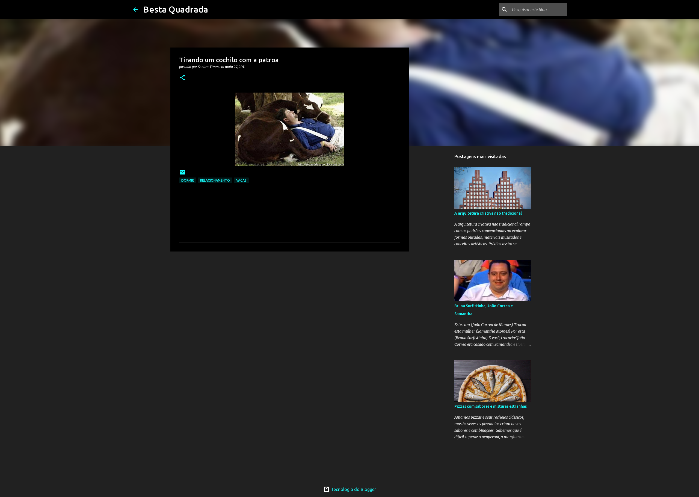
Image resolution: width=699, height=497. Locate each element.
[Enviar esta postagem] (182, 174)
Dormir (187, 180)
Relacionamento (215, 180)
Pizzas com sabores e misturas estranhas (490, 406)
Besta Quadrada (175, 9)
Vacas (241, 180)
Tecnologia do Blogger (353, 489)
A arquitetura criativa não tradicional (488, 213)
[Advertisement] (289, 298)
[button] (182, 78)
